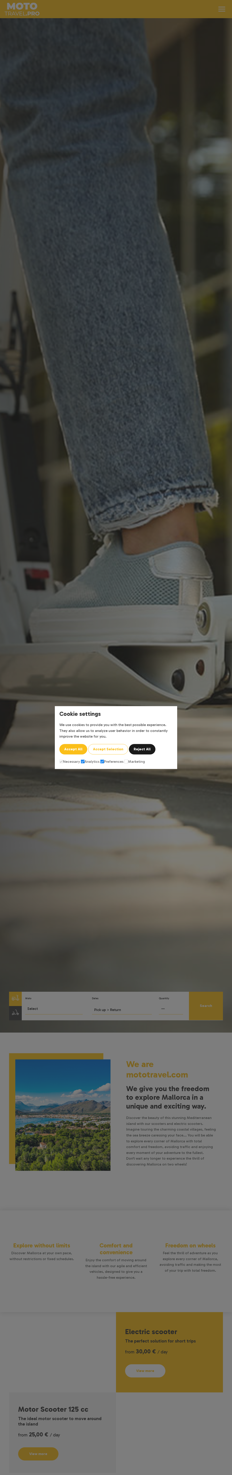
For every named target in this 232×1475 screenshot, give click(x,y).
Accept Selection (108, 749)
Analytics (92, 761)
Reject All (142, 749)
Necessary (71, 761)
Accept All (73, 749)
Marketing (136, 761)
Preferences (113, 761)
